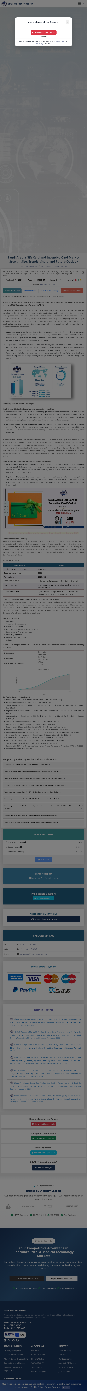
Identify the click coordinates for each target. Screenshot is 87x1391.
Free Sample (45, 32)
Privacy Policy (59, 41)
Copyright (40, 43)
